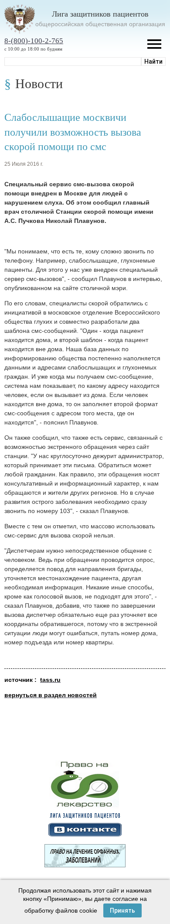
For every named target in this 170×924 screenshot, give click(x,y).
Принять (122, 910)
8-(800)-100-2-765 (33, 41)
